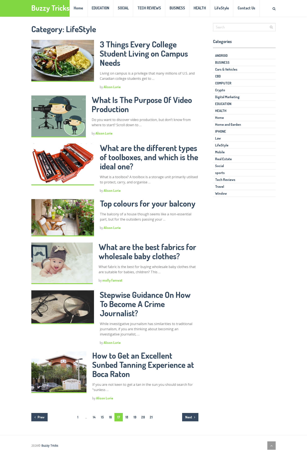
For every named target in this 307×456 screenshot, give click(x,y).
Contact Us (246, 8)
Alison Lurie (112, 87)
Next (189, 417)
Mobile (220, 152)
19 (134, 417)
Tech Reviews (225, 180)
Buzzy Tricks (50, 7)
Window (221, 193)
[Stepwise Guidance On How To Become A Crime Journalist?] (62, 307)
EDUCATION (100, 8)
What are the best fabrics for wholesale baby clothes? (147, 251)
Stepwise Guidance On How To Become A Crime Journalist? (145, 303)
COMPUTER (223, 83)
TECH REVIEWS (149, 8)
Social (219, 166)
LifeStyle (221, 8)
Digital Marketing (227, 97)
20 (143, 417)
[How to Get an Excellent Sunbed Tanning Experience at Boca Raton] (58, 372)
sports (220, 173)
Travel (219, 186)
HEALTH (200, 8)
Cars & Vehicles (226, 69)
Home (78, 8)
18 (126, 417)
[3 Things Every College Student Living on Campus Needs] (62, 61)
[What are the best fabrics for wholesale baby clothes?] (62, 263)
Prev (40, 417)
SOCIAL (123, 8)
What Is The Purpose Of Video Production (142, 104)
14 (94, 417)
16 (110, 417)
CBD (218, 76)
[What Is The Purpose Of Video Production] (58, 116)
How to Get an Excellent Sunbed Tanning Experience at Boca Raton (143, 364)
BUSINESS (177, 8)
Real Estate (223, 159)
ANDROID (221, 55)
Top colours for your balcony (147, 203)
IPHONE (220, 131)
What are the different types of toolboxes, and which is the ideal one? (149, 156)
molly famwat (112, 280)
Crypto (220, 90)
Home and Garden (228, 124)
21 (151, 417)
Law (218, 138)
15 (102, 417)
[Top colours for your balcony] (62, 217)
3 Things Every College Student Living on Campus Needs (144, 53)
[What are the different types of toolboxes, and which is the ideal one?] (62, 164)
